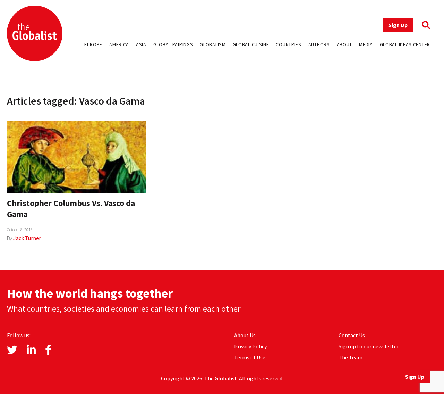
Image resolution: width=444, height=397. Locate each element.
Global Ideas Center (405, 44)
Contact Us (352, 335)
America (119, 44)
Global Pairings (173, 44)
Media (366, 44)
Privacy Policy (250, 346)
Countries (288, 44)
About (344, 44)
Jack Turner (27, 237)
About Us (245, 335)
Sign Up (398, 25)
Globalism (212, 44)
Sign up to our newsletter (369, 346)
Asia (141, 44)
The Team (350, 357)
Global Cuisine (251, 44)
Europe (93, 44)
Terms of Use (249, 357)
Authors (319, 44)
